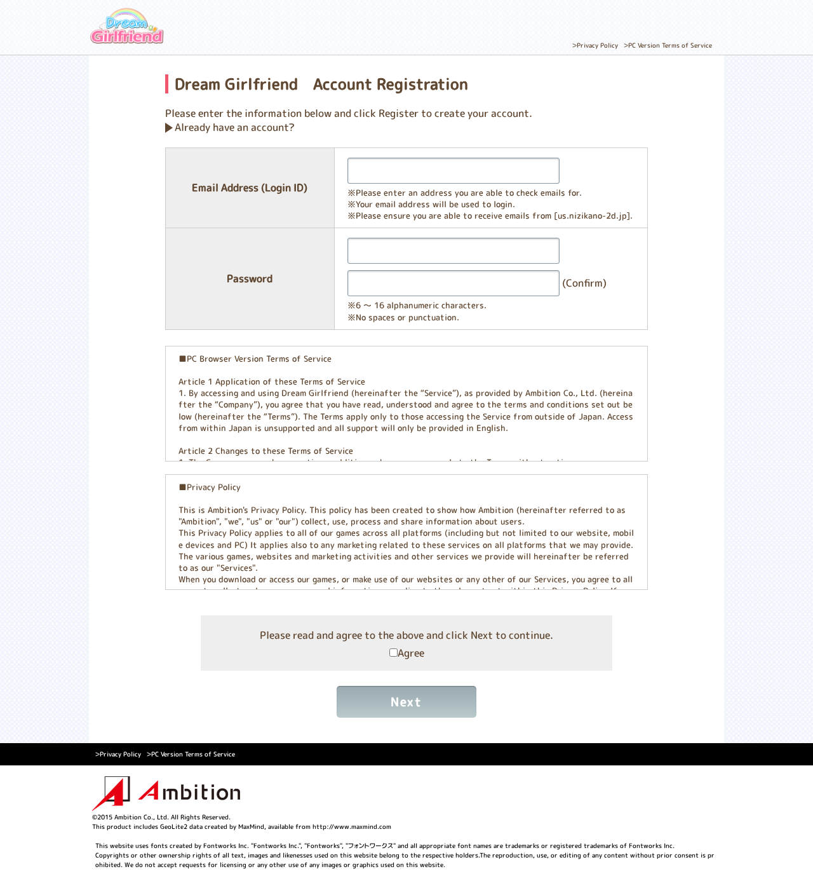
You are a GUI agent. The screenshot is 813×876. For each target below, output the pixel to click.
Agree (411, 653)
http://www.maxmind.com (351, 826)
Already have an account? (235, 127)
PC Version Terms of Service (670, 45)
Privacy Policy (597, 45)
